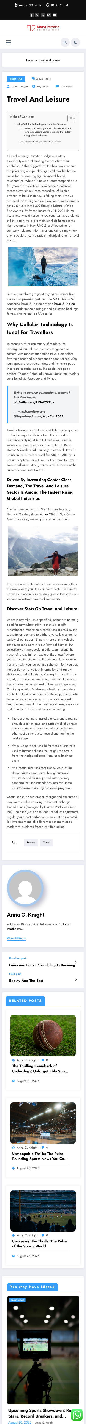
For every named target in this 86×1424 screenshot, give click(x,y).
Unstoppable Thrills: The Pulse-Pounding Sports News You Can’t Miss (40, 1156)
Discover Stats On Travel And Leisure (42, 141)
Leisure (43, 514)
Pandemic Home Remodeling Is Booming (42, 965)
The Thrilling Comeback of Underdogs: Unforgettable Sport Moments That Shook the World (39, 1069)
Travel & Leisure (64, 304)
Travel (69, 450)
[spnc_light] (75, 42)
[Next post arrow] (76, 980)
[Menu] (8, 42)
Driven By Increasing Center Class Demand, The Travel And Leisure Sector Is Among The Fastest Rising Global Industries (47, 132)
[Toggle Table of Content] (69, 118)
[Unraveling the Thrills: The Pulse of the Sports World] (43, 1210)
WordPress (46, 1410)
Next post (15, 973)
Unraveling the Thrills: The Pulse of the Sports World (39, 1244)
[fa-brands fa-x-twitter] (37, 15)
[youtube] (55, 15)
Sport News (16, 79)
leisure (39, 79)
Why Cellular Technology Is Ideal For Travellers (42, 124)
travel (48, 79)
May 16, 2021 (53, 416)
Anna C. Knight (20, 86)
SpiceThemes (43, 1414)
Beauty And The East (26, 980)
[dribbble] (43, 15)
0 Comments (67, 86)
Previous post (17, 958)
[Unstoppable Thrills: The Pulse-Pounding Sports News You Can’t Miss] (43, 1123)
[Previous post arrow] (76, 962)
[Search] (65, 42)
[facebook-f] (32, 15)
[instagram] (49, 15)
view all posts (16, 938)
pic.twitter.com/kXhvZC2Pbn (34, 402)
